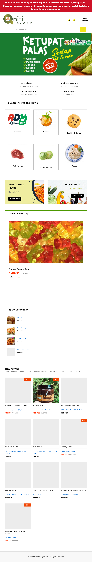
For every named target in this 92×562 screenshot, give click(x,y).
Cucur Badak (21, 338)
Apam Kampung (23, 349)
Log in (84, 18)
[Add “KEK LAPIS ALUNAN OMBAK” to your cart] (73, 402)
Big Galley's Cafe (11, 447)
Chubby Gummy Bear (19, 269)
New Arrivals (12, 368)
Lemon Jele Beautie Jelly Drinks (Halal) (45, 452)
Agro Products (46, 167)
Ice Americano (10, 537)
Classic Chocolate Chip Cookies (17, 494)
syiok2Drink (37, 447)
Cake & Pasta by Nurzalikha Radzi (73, 490)
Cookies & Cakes (74, 133)
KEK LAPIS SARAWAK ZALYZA (71, 405)
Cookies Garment (11, 490)
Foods (74, 166)
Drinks (46, 132)
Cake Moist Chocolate (69, 494)
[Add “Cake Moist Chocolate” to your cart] (73, 487)
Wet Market (18, 166)
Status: (11, 277)
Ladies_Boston (66, 447)
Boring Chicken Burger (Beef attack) (15, 452)
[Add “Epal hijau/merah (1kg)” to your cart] (17, 402)
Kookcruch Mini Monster (42, 410)
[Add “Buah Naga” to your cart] (45, 487)
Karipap (19, 317)
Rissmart (17, 132)
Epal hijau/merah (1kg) (13, 410)
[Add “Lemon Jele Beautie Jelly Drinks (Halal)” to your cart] (45, 443)
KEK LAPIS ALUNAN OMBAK (71, 410)
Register (85, 20)
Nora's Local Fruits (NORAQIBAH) (17, 405)
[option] (46, 54)
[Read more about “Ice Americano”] (17, 528)
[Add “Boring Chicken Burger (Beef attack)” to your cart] (17, 443)
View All (78, 371)
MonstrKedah (38, 405)
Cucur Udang (21, 328)
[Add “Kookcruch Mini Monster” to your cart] (45, 402)
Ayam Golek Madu (68, 451)
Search (83, 29)
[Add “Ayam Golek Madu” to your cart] (73, 443)
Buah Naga (37, 494)
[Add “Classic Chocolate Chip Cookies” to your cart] (17, 487)
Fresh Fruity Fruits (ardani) (43, 490)
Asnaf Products (11, 371)
